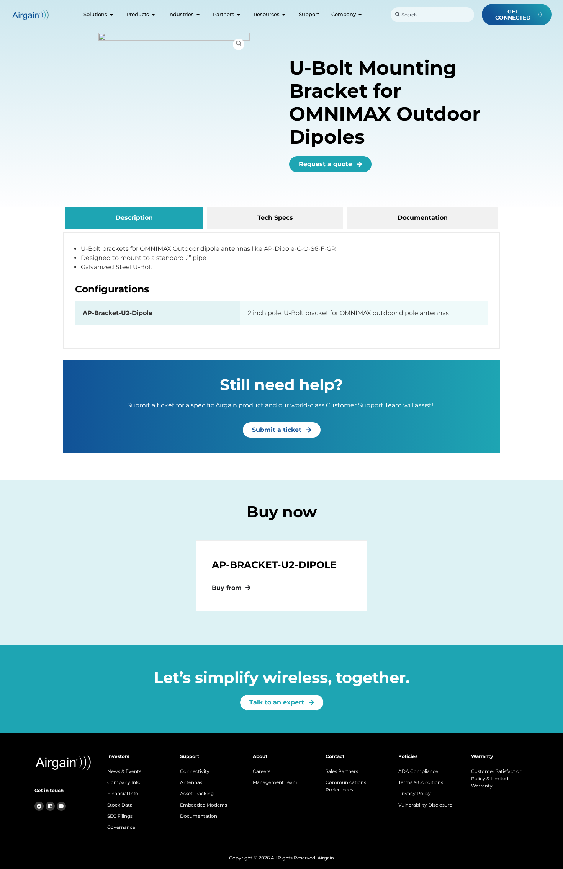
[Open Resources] (284, 14)
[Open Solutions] (111, 14)
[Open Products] (153, 14)
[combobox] (433, 14)
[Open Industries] (198, 14)
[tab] (134, 218)
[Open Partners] (238, 14)
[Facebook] (39, 806)
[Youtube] (61, 806)
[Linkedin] (50, 806)
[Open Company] (360, 14)
